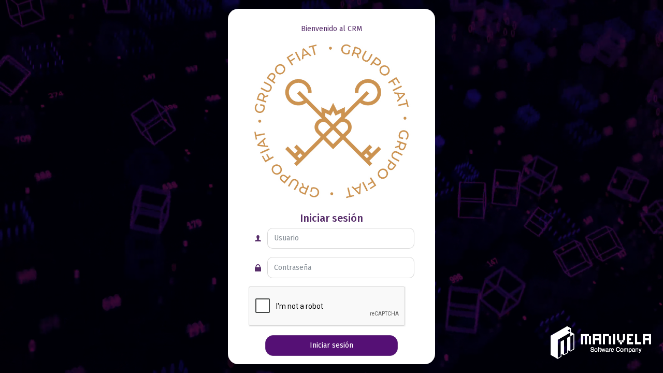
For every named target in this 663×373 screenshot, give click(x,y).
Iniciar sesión (331, 345)
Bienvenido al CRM (331, 28)
